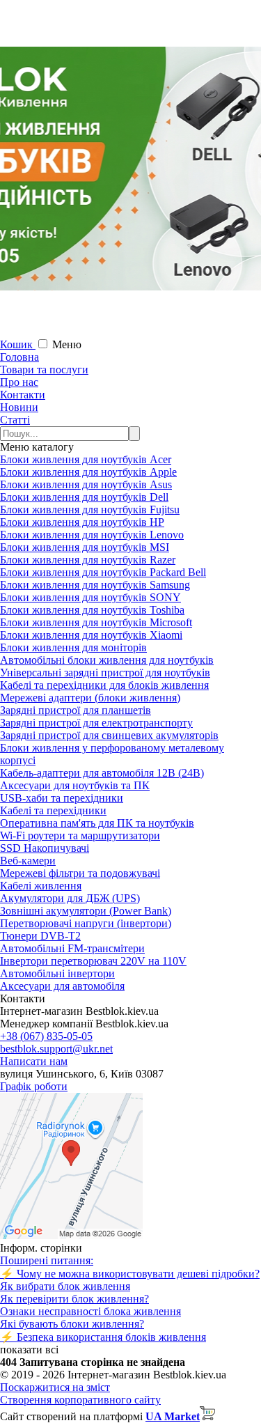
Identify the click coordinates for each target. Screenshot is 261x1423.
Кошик (17, 344)
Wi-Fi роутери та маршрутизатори (80, 835)
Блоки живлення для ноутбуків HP (82, 522)
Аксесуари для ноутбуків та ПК (75, 785)
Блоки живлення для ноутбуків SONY (90, 597)
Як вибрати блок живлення (65, 1286)
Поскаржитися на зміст (55, 1387)
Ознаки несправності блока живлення (90, 1311)
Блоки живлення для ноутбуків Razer (87, 560)
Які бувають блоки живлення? (72, 1324)
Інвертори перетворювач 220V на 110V (93, 961)
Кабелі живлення (40, 886)
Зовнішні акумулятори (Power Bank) (85, 911)
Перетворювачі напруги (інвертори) (85, 923)
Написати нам (34, 1061)
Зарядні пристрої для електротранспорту (96, 723)
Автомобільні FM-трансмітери (72, 948)
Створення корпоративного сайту (80, 1400)
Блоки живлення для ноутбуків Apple (88, 472)
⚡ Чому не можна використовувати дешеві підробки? (130, 1274)
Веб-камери (28, 860)
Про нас (19, 382)
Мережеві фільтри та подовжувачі (80, 873)
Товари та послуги (44, 369)
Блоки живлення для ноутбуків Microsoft (96, 622)
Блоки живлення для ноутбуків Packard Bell (103, 572)
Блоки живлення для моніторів (73, 647)
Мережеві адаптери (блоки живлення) (90, 697)
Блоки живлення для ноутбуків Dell (84, 497)
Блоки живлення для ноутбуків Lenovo (92, 535)
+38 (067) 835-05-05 (46, 1036)
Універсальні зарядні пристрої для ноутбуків (105, 672)
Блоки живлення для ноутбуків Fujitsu (90, 509)
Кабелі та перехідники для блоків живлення (104, 685)
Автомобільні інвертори (57, 973)
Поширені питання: (46, 1260)
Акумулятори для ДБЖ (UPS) (70, 898)
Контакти (22, 395)
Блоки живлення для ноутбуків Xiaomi (91, 635)
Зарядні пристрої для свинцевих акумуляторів (109, 735)
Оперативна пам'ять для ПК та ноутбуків (97, 823)
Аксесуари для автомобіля (62, 986)
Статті (15, 420)
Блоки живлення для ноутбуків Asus (86, 484)
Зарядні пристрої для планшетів (75, 710)
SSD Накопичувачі (44, 848)
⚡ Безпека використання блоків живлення (103, 1337)
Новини (19, 407)
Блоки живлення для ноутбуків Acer (85, 459)
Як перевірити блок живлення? (74, 1299)
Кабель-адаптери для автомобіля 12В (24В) (102, 773)
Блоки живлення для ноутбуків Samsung (95, 585)
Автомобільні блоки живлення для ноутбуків (107, 660)
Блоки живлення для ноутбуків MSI (84, 547)
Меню (66, 344)
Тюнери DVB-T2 (40, 936)
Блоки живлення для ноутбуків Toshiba (92, 610)
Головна (19, 357)
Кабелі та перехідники (53, 810)
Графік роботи (34, 1086)
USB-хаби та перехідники (61, 798)
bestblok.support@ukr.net (56, 1049)
